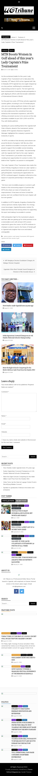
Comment (5, 392)
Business (14, 505)
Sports (12, 50)
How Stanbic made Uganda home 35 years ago (18, 306)
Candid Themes (26, 772)
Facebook (7, 245)
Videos (19, 554)
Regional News (16, 508)
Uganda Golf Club (6, 238)
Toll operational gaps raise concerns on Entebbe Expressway (23, 754)
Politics (32, 522)
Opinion (19, 720)
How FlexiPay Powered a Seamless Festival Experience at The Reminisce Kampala (24, 671)
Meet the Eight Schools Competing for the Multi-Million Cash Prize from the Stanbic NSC (19, 369)
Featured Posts (8, 610)
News (26, 505)
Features (5, 50)
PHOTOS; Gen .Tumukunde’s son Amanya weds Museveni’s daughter (24, 559)
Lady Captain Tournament (19, 236)
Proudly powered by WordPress (16, 769)
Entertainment (22, 552)
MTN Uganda (30, 236)
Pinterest (28, 245)
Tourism (30, 655)
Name (3, 416)
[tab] (8, 500)
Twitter (18, 245)
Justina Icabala (8, 236)
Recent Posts (21, 501)
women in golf (15, 238)
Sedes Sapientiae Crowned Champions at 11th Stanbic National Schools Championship (18, 337)
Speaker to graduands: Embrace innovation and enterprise (22, 711)
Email (3, 424)
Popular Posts (8, 501)
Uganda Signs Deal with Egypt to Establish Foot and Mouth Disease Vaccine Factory (24, 741)
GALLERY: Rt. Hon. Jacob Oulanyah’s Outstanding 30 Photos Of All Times (23, 543)
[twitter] (21, 591)
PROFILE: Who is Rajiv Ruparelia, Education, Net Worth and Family (22, 513)
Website (4, 432)
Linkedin (7, 249)
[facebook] (16, 591)
